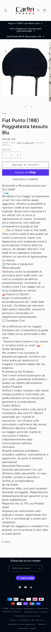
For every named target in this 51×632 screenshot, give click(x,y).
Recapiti (43, 624)
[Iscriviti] (39, 568)
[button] (5, 10)
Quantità (6, 150)
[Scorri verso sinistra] (19, 107)
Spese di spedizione (25, 143)
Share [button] (7, 542)
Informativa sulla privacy (27, 616)
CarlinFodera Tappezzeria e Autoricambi (29, 608)
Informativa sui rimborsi (36, 612)
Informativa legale (27, 628)
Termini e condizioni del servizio (27, 620)
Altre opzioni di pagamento (25, 179)
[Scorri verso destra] (31, 107)
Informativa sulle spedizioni (21, 624)
